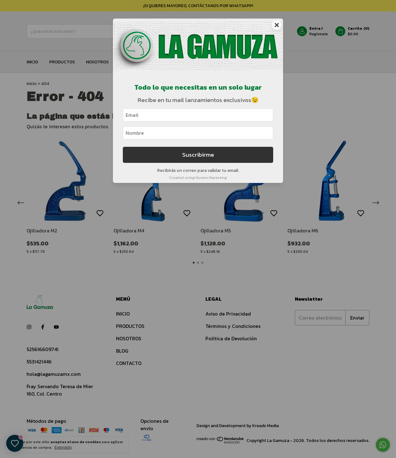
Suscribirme (198, 154)
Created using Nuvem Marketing (198, 177)
